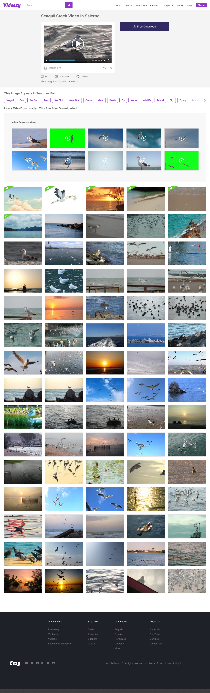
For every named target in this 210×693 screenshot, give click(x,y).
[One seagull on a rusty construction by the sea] (146, 281)
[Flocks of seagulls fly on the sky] (64, 554)
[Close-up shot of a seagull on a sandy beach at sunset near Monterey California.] (29, 139)
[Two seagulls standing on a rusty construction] (23, 308)
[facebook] (26, 663)
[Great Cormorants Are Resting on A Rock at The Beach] (64, 417)
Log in (190, 5)
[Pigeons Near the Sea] (23, 554)
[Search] (69, 5)
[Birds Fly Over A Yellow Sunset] (64, 308)
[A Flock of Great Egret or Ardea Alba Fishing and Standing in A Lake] (64, 472)
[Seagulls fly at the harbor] (146, 335)
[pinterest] (37, 663)
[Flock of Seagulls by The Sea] (105, 281)
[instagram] (42, 663)
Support (92, 638)
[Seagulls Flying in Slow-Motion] (146, 472)
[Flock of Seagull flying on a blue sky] (105, 554)
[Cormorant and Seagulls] (187, 253)
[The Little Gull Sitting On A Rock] (23, 253)
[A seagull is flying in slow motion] (182, 139)
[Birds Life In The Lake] (64, 335)
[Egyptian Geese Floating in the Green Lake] (105, 472)
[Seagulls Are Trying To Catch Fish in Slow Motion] (187, 499)
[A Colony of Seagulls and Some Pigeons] (64, 445)
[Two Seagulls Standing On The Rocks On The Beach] (187, 335)
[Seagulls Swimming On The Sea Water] (146, 226)
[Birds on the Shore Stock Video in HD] (23, 445)
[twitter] (32, 663)
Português (120, 638)
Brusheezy (54, 629)
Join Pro (180, 5)
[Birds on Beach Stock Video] (187, 472)
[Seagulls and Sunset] (23, 499)
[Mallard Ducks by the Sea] (105, 253)
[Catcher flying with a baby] (64, 199)
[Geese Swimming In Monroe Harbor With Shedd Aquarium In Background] (146, 554)
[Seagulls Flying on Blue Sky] (105, 390)
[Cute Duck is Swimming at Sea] (146, 526)
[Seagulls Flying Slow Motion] (64, 253)
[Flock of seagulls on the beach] (146, 417)
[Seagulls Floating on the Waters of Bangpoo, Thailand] (105, 581)
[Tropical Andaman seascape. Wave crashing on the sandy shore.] (146, 199)
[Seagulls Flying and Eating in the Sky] (64, 499)
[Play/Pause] (46, 60)
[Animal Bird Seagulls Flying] (146, 390)
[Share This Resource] (111, 68)
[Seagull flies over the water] (64, 526)
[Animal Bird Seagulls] (64, 281)
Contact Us (156, 643)
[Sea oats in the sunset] (105, 199)
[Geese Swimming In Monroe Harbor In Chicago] (187, 554)
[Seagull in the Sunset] (146, 499)
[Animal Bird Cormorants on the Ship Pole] (187, 526)
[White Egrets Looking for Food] (187, 581)
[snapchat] (48, 663)
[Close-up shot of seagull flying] (143, 139)
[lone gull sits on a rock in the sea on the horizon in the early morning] (23, 390)
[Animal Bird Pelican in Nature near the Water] (23, 417)
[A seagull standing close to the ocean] (105, 226)
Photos (129, 5)
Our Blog (154, 638)
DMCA (91, 643)
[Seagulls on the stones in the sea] (64, 226)
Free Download (146, 26)
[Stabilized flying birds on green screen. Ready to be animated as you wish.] (182, 161)
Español (119, 634)
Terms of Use (156, 663)
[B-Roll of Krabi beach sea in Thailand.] (23, 226)
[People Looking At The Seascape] (187, 417)
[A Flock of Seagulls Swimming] (23, 335)
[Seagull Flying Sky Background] (23, 363)
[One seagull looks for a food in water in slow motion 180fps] (67, 161)
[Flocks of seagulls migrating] (187, 363)
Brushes (154, 5)
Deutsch (119, 643)
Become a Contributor (60, 643)
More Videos (141, 5)
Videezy (52, 638)
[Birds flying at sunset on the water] (23, 581)
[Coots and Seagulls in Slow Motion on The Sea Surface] (187, 308)
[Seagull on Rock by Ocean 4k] (105, 308)
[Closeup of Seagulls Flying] (105, 499)
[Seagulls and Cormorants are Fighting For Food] (187, 445)
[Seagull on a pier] (23, 281)
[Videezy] (12, 5)
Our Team (155, 634)
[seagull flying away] (143, 161)
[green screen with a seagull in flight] (67, 139)
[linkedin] (53, 663)
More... (118, 648)
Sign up (201, 5)
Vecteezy (53, 634)
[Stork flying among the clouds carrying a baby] (23, 199)
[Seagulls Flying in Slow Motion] (146, 445)
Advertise (93, 634)
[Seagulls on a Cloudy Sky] (146, 363)
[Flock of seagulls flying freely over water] (64, 363)
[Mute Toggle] (105, 60)
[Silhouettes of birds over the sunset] (64, 581)
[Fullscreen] (109, 60)
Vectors (119, 5)
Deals (91, 629)
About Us (155, 629)
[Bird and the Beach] (187, 226)
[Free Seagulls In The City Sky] (105, 335)
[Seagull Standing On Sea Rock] (187, 390)
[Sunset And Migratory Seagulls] (105, 445)
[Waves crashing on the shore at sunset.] (105, 526)
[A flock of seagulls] (187, 281)
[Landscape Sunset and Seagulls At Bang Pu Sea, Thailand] (105, 363)
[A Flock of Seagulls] (146, 253)
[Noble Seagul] (146, 581)
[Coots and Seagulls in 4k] (146, 308)
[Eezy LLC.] (15, 663)
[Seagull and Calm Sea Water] (23, 526)
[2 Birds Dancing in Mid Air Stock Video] (23, 472)
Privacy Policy (172, 663)
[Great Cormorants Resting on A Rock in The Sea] (105, 417)
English (119, 629)
